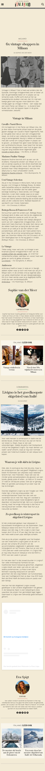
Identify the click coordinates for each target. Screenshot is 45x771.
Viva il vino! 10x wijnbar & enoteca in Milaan (33, 370)
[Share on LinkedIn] (28, 330)
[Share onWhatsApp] (25, 330)
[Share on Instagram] (20, 330)
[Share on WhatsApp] (17, 330)
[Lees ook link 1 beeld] (11, 364)
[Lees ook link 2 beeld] (33, 364)
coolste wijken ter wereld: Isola (14, 254)
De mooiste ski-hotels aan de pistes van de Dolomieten (11, 753)
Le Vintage (6, 261)
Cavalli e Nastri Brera (10, 152)
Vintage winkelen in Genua (11, 369)
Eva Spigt (23, 401)
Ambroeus (6, 282)
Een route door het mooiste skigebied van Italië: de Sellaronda (33, 753)
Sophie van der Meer (23, 53)
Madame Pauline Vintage (12, 173)
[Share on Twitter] (23, 330)
